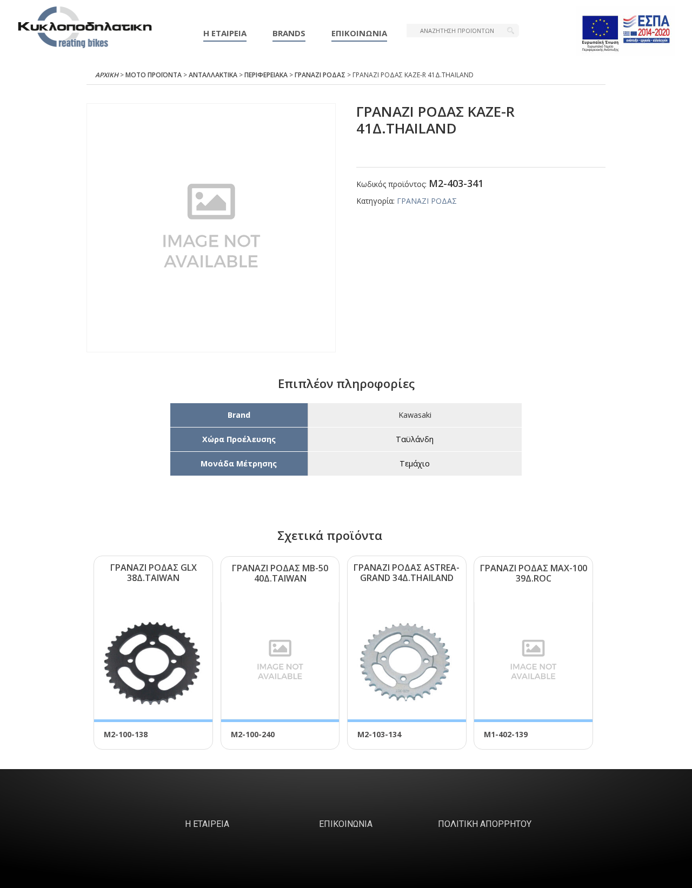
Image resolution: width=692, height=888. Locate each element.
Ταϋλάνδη (415, 439)
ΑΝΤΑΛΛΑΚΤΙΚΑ (213, 74)
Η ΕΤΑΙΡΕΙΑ (225, 33)
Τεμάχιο (415, 463)
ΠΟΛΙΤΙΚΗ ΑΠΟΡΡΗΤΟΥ (484, 824)
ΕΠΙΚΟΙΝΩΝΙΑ (359, 33)
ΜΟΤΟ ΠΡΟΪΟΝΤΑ (153, 74)
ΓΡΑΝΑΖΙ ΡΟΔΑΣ (320, 74)
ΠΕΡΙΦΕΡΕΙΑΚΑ (266, 74)
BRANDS (288, 33)
